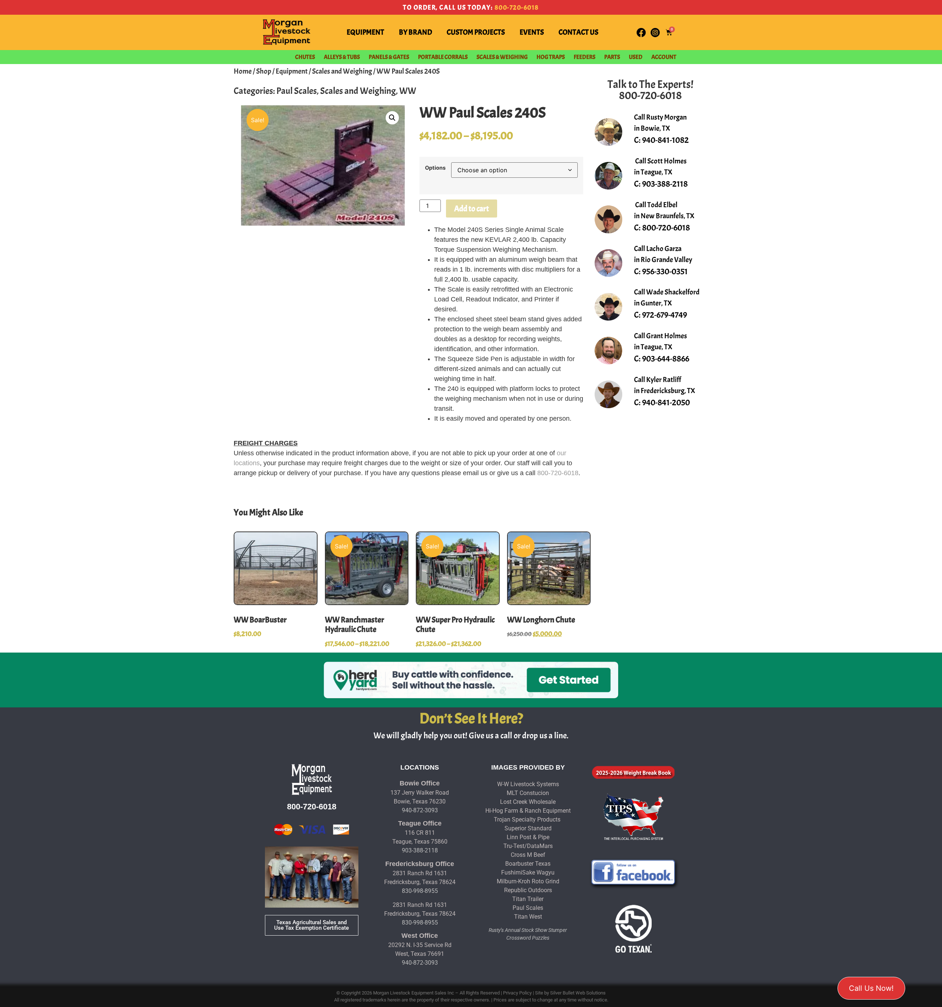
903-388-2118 (665, 184)
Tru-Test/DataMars (528, 845)
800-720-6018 (517, 7)
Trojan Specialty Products (527, 819)
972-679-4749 (664, 315)
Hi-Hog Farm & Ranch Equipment (528, 810)
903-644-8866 (665, 358)
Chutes (305, 57)
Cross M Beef (528, 854)
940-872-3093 (420, 810)
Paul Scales (296, 91)
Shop (263, 71)
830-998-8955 (420, 890)
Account (663, 57)
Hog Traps (550, 57)
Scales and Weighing (342, 71)
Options (435, 167)
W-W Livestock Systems (528, 784)
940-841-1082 (665, 140)
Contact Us (578, 32)
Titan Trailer (527, 898)
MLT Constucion (528, 792)
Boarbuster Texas (527, 863)
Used (635, 57)
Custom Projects (476, 32)
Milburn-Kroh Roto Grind (528, 881)
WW (407, 91)
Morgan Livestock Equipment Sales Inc (413, 993)
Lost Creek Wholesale (528, 801)
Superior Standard (528, 828)
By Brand (415, 32)
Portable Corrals (443, 57)
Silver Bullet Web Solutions (578, 993)
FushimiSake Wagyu (528, 872)
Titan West (528, 916)
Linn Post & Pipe (528, 837)
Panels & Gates (389, 57)
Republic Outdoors (528, 890)
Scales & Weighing (502, 57)
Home (243, 71)
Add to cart (471, 209)
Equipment (365, 32)
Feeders (584, 57)
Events (532, 32)
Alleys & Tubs (342, 57)
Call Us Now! (871, 988)
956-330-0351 (665, 271)
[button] (392, 117)
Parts (612, 57)
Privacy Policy (517, 993)
